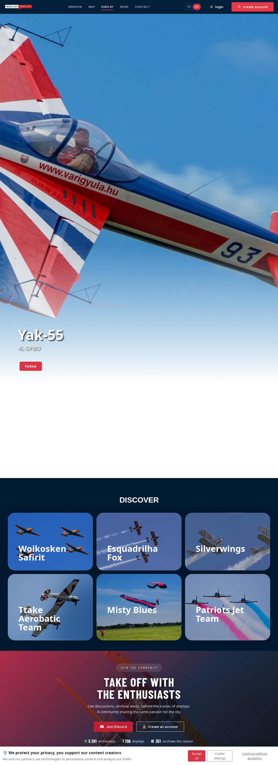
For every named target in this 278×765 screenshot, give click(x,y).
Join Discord (116, 727)
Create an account (163, 727)
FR (189, 6)
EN (197, 6)
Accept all (197, 756)
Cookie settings (220, 756)
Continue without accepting (254, 756)
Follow (30, 366)
